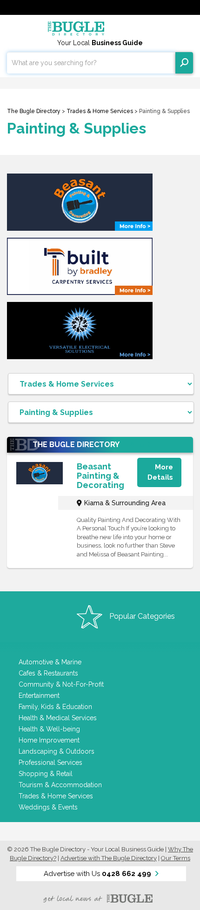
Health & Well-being (49, 729)
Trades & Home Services (100, 111)
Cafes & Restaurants (48, 673)
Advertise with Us (97, 874)
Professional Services (50, 762)
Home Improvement (49, 740)
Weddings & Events (48, 807)
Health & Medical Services (58, 718)
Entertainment (39, 695)
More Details (160, 472)
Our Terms (175, 858)
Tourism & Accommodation (60, 785)
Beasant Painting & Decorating (100, 476)
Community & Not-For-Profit (61, 684)
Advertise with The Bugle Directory (108, 858)
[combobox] (91, 63)
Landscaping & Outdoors (56, 751)
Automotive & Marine (50, 662)
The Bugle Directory (33, 111)
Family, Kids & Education (55, 706)
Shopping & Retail (46, 773)
